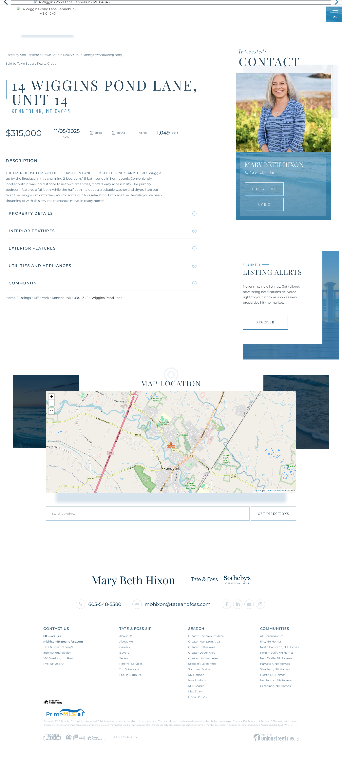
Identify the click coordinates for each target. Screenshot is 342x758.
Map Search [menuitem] (196, 691)
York (45, 298)
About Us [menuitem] (184, 14)
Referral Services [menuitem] (130, 664)
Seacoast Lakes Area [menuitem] (202, 664)
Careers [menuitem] (124, 647)
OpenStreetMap (274, 490)
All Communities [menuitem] (271, 636)
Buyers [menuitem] (142, 14)
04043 (79, 298)
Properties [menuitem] (119, 14)
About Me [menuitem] (126, 641)
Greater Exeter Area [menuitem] (201, 647)
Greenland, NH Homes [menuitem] (275, 686)
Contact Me (264, 189)
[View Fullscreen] (51, 411)
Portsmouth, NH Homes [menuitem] (277, 652)
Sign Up (314, 14)
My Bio (264, 204)
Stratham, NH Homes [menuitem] (275, 669)
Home (11, 298)
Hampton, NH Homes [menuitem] (275, 664)
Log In (304, 14)
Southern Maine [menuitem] (199, 669)
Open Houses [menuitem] (197, 697)
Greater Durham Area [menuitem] (203, 658)
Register (265, 322)
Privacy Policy (126, 737)
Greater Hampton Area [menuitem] (204, 641)
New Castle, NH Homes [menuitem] (276, 658)
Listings (25, 298)
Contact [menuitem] (225, 14)
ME (36, 298)
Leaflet (258, 490)
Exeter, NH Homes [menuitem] (272, 675)
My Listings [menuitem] (196, 675)
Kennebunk (61, 298)
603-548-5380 (262, 172)
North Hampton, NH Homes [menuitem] (279, 647)
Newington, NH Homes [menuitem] (276, 680)
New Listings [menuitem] (197, 680)
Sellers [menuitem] (162, 14)
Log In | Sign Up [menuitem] (130, 675)
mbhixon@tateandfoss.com (178, 604)
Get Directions (273, 513)
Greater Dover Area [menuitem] (201, 652)
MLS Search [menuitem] (196, 686)
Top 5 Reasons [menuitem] (129, 669)
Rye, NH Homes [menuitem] (271, 641)
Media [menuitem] (205, 14)
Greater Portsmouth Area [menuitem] (206, 636)
